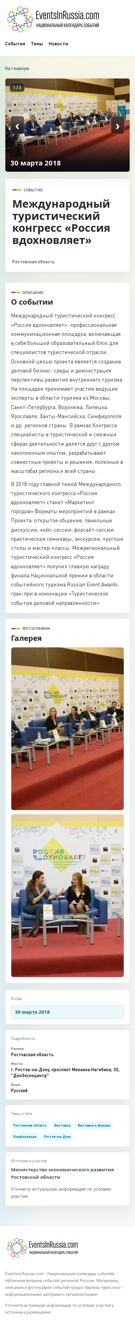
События (15, 43)
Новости (58, 43)
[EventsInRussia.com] (67, 19)
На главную (17, 68)
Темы (37, 43)
